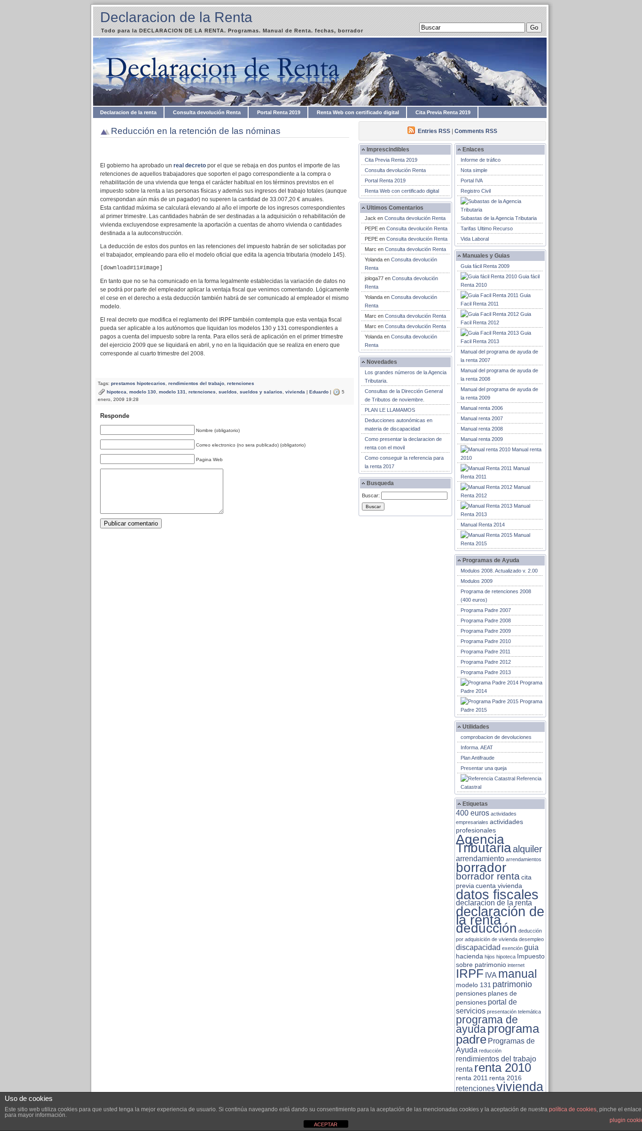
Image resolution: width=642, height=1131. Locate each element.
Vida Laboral (475, 239)
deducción (486, 928)
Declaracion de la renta (128, 112)
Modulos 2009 (477, 581)
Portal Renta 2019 (278, 112)
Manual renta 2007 (482, 418)
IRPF (470, 973)
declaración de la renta (500, 915)
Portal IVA (472, 180)
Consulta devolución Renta (207, 112)
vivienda (295, 391)
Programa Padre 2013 (486, 672)
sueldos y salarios (261, 391)
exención (512, 948)
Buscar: (371, 495)
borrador (481, 867)
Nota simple (474, 170)
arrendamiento (480, 859)
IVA (491, 975)
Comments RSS (475, 131)
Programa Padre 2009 (486, 631)
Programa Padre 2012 (486, 662)
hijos (490, 956)
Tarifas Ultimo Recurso (487, 228)
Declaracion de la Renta (176, 17)
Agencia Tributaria (483, 843)
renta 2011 (472, 1078)
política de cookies (572, 1109)
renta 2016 (505, 1078)
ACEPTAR (325, 1124)
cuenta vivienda (499, 885)
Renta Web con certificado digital (358, 112)
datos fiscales (497, 894)
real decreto (189, 165)
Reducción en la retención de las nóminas (196, 131)
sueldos (228, 391)
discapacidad (478, 947)
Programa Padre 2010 (486, 641)
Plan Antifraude (477, 758)
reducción (490, 1050)
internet (516, 965)
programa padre (497, 1034)
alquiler (527, 849)
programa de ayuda (487, 1024)
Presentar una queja (484, 768)
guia (531, 947)
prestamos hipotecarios (138, 383)
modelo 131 (172, 391)
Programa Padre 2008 (486, 620)
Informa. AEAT (477, 747)
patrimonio (512, 984)
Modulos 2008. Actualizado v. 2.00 (499, 570)
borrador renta (488, 876)
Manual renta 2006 (482, 408)
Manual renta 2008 (482, 429)
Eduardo (319, 391)
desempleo (531, 939)
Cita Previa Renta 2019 (442, 112)
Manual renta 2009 (482, 439)
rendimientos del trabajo (196, 383)
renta (464, 1069)
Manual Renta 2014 (483, 524)
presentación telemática (514, 1011)
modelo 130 (142, 391)
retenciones (240, 383)
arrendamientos (523, 859)
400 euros (472, 813)
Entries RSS (434, 131)
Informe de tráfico (481, 160)
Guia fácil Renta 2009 (485, 266)
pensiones (471, 993)
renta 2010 (502, 1067)
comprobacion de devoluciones (496, 737)
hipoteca (116, 391)
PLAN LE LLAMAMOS (390, 410)
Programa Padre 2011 (485, 651)
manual (517, 973)
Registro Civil (476, 191)
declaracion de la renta (494, 903)
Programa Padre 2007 (486, 610)
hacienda (469, 956)
